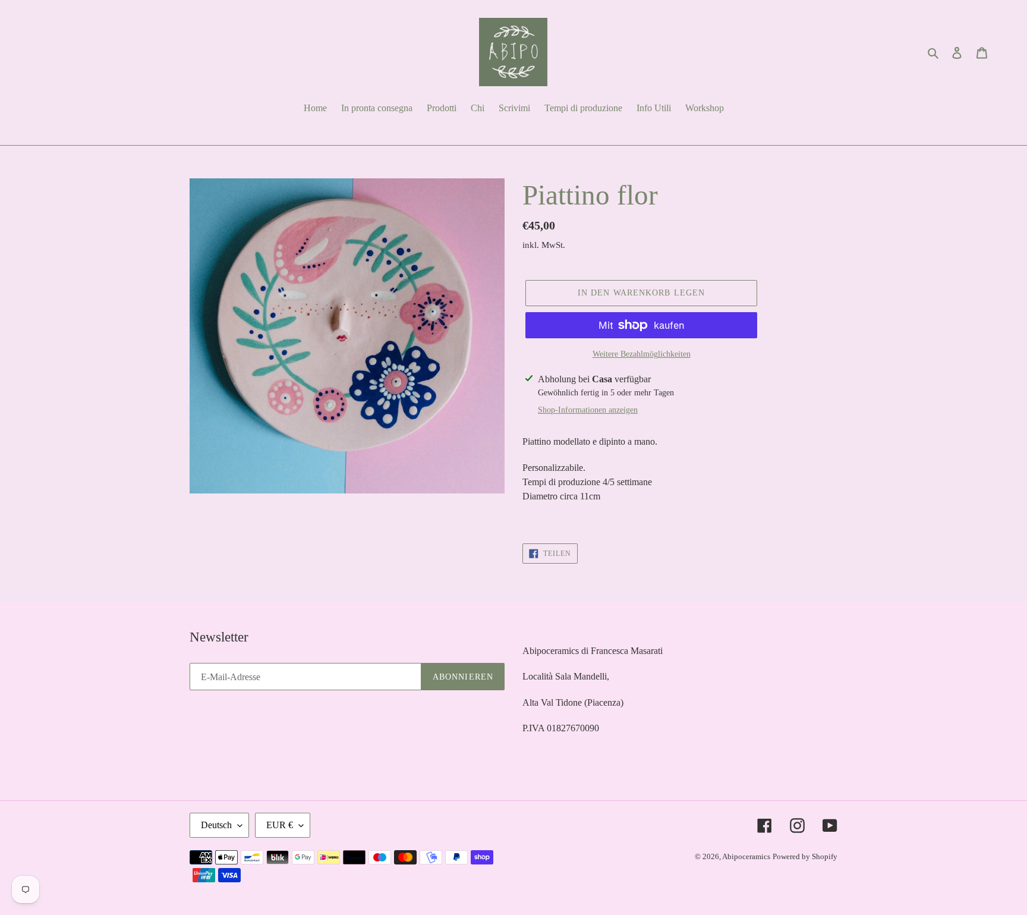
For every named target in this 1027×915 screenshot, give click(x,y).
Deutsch (216, 825)
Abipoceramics (746, 856)
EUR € (279, 825)
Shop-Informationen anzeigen (588, 409)
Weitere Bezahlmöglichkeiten (642, 354)
